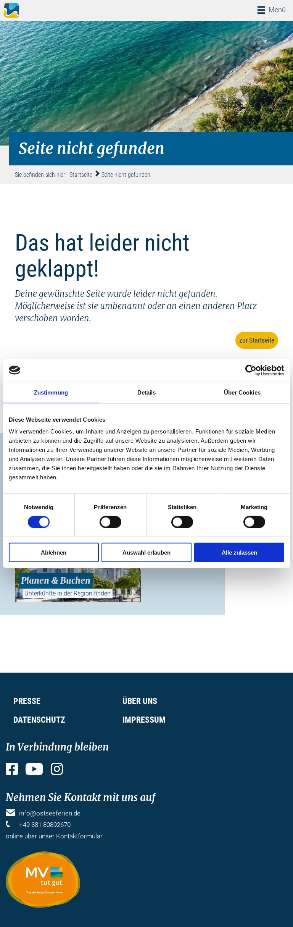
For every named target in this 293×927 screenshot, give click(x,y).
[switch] (110, 522)
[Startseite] (11, 10)
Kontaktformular (79, 836)
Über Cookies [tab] (242, 392)
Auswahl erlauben (146, 552)
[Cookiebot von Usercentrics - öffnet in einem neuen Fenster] (250, 370)
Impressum (144, 720)
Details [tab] (146, 392)
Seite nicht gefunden (125, 174)
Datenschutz (39, 720)
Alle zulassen (239, 552)
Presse (26, 701)
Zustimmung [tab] (51, 392)
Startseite (80, 174)
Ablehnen (53, 552)
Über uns (139, 701)
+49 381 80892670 (45, 824)
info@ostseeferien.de (49, 813)
